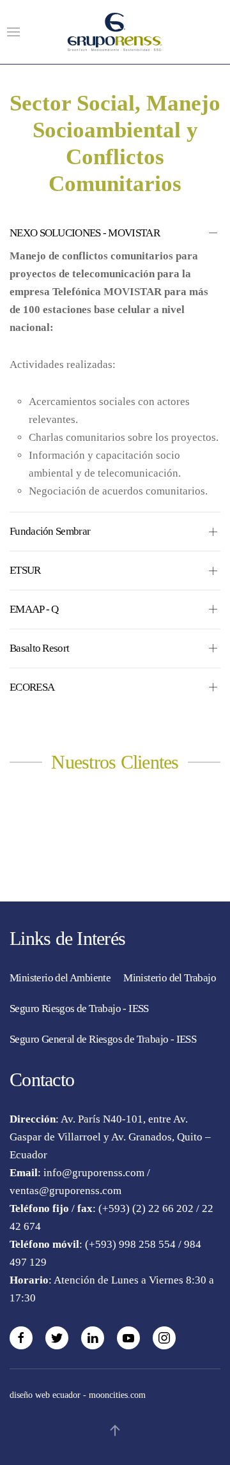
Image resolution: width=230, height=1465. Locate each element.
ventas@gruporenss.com (65, 1191)
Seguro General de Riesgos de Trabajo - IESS (103, 1039)
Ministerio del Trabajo (169, 978)
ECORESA (32, 687)
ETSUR (25, 570)
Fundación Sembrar (50, 531)
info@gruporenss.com (93, 1173)
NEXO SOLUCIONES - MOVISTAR (85, 233)
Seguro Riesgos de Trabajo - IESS (79, 1008)
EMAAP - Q (34, 609)
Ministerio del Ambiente (60, 978)
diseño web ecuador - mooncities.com (78, 1395)
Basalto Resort (39, 648)
